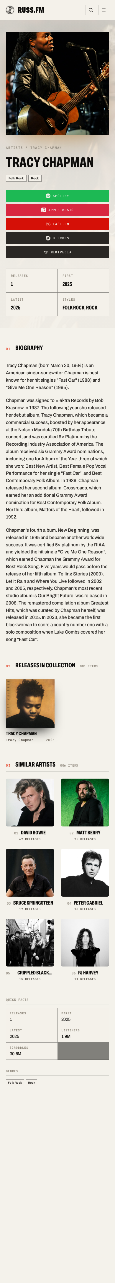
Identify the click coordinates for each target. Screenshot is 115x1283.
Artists (14, 148)
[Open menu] (103, 10)
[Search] (91, 10)
